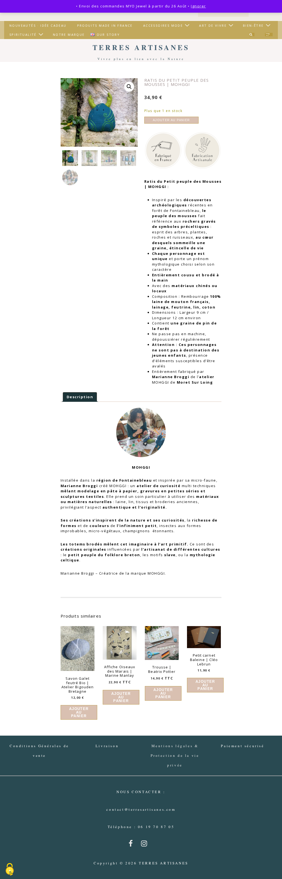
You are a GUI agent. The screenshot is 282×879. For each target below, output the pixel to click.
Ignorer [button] (198, 6)
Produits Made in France (105, 25)
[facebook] (133, 845)
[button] (129, 87)
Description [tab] (80, 396)
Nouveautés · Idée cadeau (38, 25)
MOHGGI (117, 485)
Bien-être (253, 25)
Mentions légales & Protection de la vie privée (175, 755)
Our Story (108, 34)
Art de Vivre (213, 25)
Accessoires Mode (163, 25)
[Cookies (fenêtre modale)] (9, 869)
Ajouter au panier (171, 120)
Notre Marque (69, 34)
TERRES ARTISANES (141, 47)
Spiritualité (23, 34)
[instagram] (145, 845)
